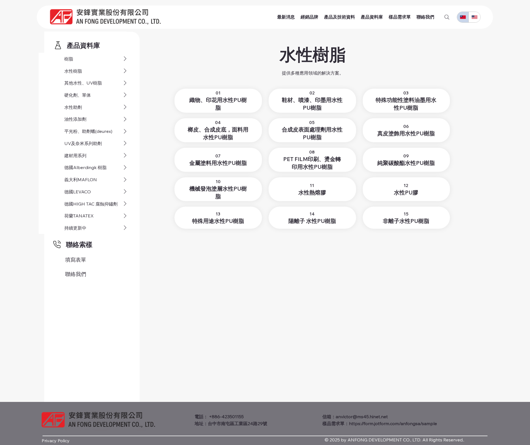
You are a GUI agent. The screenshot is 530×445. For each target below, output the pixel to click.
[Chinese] (462, 17)
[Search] (447, 17)
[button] (83, 45)
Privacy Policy (56, 440)
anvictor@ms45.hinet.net (362, 416)
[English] (474, 17)
